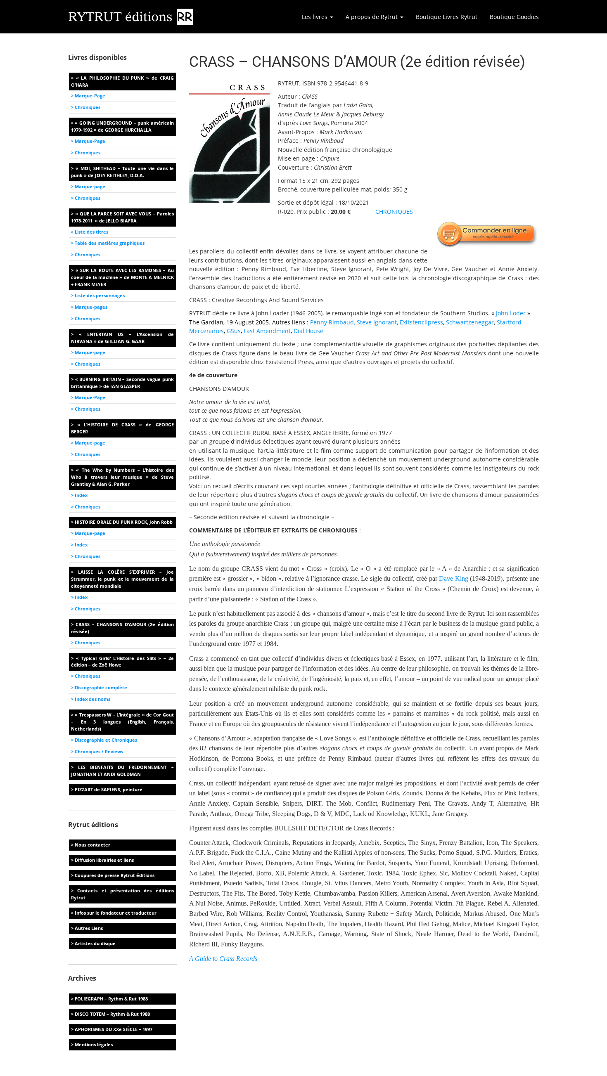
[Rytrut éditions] (131, 16)
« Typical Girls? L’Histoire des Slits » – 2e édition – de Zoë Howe (122, 661)
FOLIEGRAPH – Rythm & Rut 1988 (111, 999)
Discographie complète (101, 687)
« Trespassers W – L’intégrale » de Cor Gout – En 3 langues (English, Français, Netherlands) (122, 722)
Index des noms (92, 699)
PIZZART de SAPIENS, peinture (108, 789)
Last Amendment (267, 331)
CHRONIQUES (394, 211)
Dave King (453, 578)
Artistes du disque (95, 943)
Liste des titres (91, 232)
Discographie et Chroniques (106, 740)
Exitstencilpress (421, 322)
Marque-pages (91, 307)
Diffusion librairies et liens (104, 860)
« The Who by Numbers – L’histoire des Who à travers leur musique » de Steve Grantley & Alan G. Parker (122, 477)
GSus (234, 331)
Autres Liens (89, 928)
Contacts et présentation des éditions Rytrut (122, 894)
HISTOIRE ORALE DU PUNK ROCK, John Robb (124, 522)
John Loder (511, 313)
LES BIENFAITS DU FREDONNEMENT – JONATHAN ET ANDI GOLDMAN (122, 770)
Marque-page (90, 186)
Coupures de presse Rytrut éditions (114, 875)
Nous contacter (92, 845)
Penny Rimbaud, (332, 322)
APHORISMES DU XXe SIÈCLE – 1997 (113, 1029)
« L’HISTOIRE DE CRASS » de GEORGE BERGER (122, 428)
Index (81, 495)
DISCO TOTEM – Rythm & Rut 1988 (112, 1014)
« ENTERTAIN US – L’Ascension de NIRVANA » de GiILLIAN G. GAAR (122, 337)
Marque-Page (90, 95)
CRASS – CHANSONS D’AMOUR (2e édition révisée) (122, 627)
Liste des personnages (100, 295)
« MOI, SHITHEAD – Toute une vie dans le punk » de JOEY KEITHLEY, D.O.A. (122, 171)
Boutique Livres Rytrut (446, 17)
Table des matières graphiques (110, 243)
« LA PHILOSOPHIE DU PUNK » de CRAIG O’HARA (122, 81)
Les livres (315, 17)
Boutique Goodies (514, 17)
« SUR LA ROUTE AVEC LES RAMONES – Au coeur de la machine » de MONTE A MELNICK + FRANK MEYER (122, 277)
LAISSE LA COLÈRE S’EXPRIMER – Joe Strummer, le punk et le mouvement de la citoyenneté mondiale (122, 579)
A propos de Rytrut (372, 17)
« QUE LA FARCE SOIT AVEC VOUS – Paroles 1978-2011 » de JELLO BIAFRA (122, 217)
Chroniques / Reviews (99, 751)
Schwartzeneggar (470, 322)
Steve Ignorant (377, 322)
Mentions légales (94, 1044)
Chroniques (87, 107)
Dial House (308, 331)
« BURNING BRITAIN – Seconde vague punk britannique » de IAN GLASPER (122, 382)
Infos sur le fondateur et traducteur (115, 913)
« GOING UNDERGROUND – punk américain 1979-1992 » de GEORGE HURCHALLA (122, 126)
